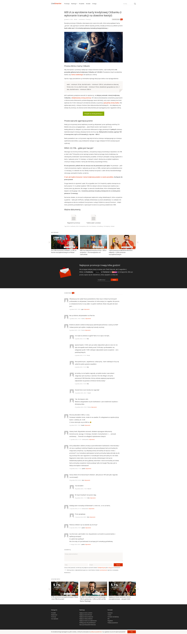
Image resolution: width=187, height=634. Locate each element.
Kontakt (88, 3)
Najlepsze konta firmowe (85, 615)
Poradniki (81, 3)
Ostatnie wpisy (55, 579)
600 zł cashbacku (71, 226)
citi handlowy (99, 226)
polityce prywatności (96, 632)
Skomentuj (67, 549)
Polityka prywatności (113, 622)
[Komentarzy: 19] (121, 19)
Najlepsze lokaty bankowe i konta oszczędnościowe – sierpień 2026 (120, 598)
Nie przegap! (54, 232)
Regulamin (110, 620)
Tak (132, 632)
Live (56, 3)
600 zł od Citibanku (91, 226)
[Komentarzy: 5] (134, 247)
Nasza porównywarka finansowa (87, 624)
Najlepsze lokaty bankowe (86, 618)
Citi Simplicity (107, 226)
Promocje (66, 3)
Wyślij (118, 565)
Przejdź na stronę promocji (93, 114)
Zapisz (114, 279)
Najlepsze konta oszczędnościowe (88, 620)
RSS (108, 618)
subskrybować (103, 570)
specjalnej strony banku (111, 103)
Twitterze (106, 272)
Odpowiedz (87, 309)
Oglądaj (115, 272)
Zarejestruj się (102, 567)
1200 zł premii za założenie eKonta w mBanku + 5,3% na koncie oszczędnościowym (120, 252)
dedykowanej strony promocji (81, 98)
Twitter (109, 615)
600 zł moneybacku (81, 226)
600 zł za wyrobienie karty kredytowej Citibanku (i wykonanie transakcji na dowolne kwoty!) (92, 14)
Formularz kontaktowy (113, 616)
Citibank (112, 226)
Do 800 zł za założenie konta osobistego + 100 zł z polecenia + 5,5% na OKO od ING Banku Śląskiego (93, 599)
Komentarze (68, 293)
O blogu (94, 3)
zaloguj (110, 567)
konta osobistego (77, 74)
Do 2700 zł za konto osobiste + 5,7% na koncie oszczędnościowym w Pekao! (63, 251)
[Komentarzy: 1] (76, 247)
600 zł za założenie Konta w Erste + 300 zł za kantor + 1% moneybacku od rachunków (93, 252)
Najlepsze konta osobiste (85, 613)
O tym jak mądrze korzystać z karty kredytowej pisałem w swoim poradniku (88, 177)
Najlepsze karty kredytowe (86, 616)
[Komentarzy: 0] (134, 594)
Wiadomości (54, 615)
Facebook (110, 613)
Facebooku (89, 272)
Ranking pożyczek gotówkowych (87, 622)
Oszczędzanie (54, 618)
